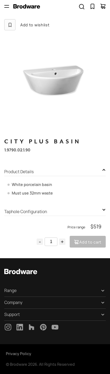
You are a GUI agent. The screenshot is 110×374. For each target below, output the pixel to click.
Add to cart (90, 242)
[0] (92, 6)
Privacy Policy (18, 353)
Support (12, 314)
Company (13, 302)
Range (10, 290)
